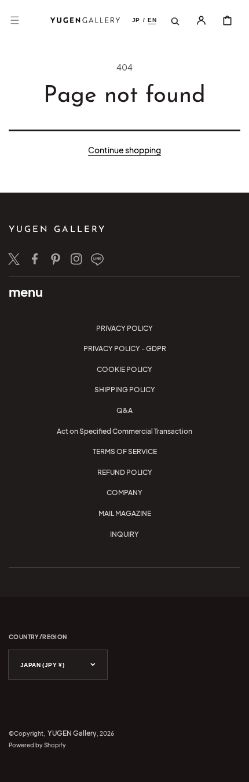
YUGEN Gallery (72, 733)
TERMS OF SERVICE (125, 451)
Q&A (124, 410)
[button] (14, 20)
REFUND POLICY (124, 472)
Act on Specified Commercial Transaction (124, 431)
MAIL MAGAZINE (124, 513)
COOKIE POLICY (124, 369)
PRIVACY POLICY (124, 328)
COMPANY (124, 492)
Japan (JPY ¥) (42, 665)
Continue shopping (124, 150)
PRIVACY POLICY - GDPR (124, 348)
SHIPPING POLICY (124, 389)
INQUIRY (124, 534)
